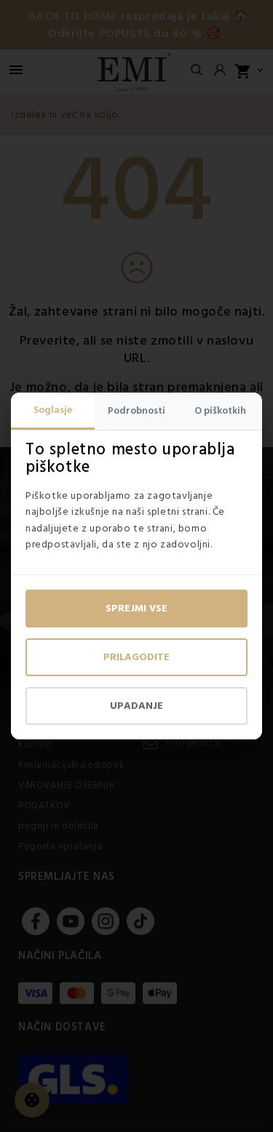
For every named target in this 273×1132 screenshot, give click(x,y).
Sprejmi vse (136, 608)
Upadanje (136, 706)
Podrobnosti (136, 410)
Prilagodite (136, 657)
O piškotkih (220, 410)
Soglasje (52, 410)
